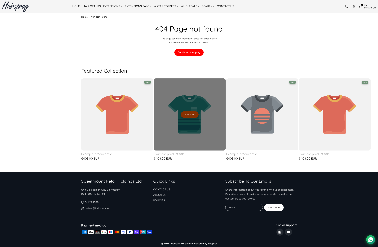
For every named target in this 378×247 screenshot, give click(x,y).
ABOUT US (159, 194)
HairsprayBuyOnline (182, 243)
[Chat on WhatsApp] (370, 239)
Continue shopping (189, 52)
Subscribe (274, 207)
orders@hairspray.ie (97, 208)
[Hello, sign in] (354, 6)
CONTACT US (161, 189)
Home (84, 16)
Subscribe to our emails (248, 181)
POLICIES (159, 200)
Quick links (164, 181)
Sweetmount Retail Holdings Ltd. (111, 181)
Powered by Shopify (205, 243)
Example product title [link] (96, 154)
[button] (113, 6)
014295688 (92, 202)
